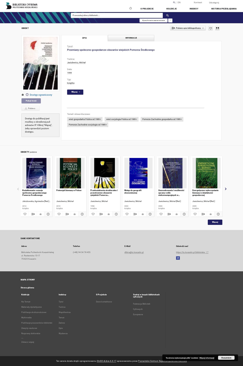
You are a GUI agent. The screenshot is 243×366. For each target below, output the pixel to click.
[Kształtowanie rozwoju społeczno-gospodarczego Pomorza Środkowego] (36, 173)
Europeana (138, 314)
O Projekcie (147, 9)
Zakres (62, 323)
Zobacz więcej (27, 342)
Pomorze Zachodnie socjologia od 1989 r (88, 124)
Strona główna (27, 288)
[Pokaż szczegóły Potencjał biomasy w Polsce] (82, 214)
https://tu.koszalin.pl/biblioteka (190, 252)
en (179, 2)
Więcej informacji (206, 358)
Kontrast (198, 2)
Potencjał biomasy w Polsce (68, 190)
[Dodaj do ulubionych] (210, 28)
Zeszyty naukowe (29, 328)
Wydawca (63, 333)
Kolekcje (171, 9)
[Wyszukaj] (167, 15)
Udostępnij (214, 2)
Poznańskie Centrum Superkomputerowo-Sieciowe (162, 361)
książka (70, 83)
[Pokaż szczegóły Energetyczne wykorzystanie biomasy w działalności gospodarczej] (218, 214)
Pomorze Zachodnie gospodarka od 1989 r (162, 119)
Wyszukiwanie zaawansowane (153, 20)
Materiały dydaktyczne (31, 307)
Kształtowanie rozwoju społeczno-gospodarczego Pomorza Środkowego (34, 192)
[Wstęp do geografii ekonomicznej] (138, 173)
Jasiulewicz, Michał (76, 62)
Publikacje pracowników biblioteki (36, 323)
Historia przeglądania (224, 9)
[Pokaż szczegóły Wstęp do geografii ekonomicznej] (150, 214)
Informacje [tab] (131, 38)
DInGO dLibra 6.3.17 (106, 361)
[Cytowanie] (217, 28)
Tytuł (61, 302)
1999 (69, 73)
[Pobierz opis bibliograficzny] (33, 214)
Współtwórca (65, 312)
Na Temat (25, 302)
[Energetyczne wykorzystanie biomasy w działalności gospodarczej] (207, 173)
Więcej (215, 222)
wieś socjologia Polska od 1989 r (121, 119)
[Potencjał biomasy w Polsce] (70, 173)
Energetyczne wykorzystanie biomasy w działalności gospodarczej (205, 192)
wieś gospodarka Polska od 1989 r (85, 119)
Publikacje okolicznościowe (33, 312)
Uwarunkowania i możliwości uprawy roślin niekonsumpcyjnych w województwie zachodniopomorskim (171, 192)
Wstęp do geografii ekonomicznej (133, 191)
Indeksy (194, 9)
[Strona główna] (130, 8)
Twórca (62, 307)
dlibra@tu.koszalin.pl (134, 252)
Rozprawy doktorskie (30, 333)
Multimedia (26, 317)
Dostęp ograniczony (41, 94)
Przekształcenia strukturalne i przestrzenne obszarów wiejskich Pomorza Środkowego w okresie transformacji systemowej (104, 192)
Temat (61, 317)
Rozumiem (226, 357)
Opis (61, 328)
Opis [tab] (84, 38)
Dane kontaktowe (104, 302)
